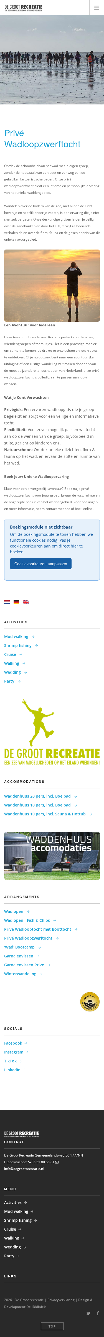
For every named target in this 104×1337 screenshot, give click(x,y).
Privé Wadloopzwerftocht (29, 938)
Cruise (10, 654)
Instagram (13, 1052)
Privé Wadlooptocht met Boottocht (38, 929)
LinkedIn (12, 1069)
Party (10, 681)
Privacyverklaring (61, 1299)
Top (52, 1326)
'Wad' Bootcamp (20, 947)
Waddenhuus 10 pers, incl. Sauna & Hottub (45, 814)
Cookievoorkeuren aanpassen (40, 563)
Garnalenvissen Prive (24, 964)
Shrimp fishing (18, 645)
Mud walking (16, 636)
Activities (13, 1202)
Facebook (13, 1043)
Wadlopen (14, 911)
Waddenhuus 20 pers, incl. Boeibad (38, 796)
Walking (12, 663)
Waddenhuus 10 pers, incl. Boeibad (38, 805)
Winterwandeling (20, 973)
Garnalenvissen (19, 956)
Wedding (13, 672)
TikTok (10, 1061)
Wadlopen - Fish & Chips (27, 920)
